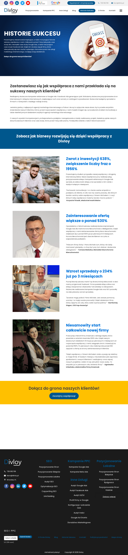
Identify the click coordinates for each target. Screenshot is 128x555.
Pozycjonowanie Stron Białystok (109, 473)
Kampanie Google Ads (79, 467)
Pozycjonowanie (32, 10)
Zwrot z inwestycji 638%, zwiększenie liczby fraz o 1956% (88, 163)
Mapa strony (117, 537)
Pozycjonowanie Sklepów (49, 472)
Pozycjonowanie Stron (49, 467)
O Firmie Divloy (44, 537)
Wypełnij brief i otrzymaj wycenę (81, 3)
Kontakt (112, 10)
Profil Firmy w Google (79, 500)
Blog (74, 10)
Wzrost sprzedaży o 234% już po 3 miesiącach (89, 274)
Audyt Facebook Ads (79, 490)
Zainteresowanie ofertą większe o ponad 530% (87, 218)
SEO (49, 461)
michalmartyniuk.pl (52, 552)
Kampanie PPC (49, 10)
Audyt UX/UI (79, 495)
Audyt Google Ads (79, 485)
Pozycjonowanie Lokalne (49, 476)
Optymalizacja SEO (49, 486)
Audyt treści (79, 513)
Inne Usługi (63, 10)
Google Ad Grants (79, 517)
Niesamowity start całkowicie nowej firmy (87, 328)
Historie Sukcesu (87, 10)
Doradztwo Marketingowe (79, 522)
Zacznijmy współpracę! (64, 396)
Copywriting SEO (49, 491)
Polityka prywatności (99, 537)
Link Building (49, 496)
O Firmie (101, 10)
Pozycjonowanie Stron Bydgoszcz (109, 481)
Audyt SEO (49, 481)
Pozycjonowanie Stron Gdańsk (109, 488)
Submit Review (25, 537)
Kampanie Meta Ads (79, 472)
